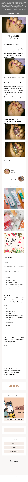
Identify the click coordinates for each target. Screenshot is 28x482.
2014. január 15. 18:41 (12, 313)
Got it (18, 13)
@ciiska (14, 461)
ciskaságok (16, 477)
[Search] (22, 430)
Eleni (6, 262)
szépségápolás (14, 451)
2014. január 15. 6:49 (9, 264)
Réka (6, 293)
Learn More (11, 13)
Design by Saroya (14, 480)
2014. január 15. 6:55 (11, 282)
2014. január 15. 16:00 (9, 295)
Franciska (10, 280)
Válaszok (8, 277)
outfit (14, 443)
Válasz (5, 274)
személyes (14, 447)
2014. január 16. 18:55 (10, 332)
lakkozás (7, 160)
